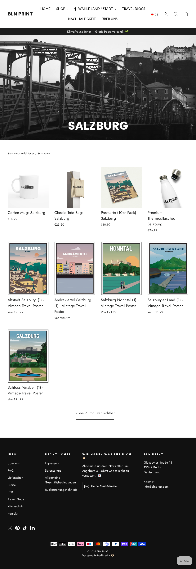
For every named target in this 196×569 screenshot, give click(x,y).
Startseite (13, 153)
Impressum (52, 463)
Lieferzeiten (15, 477)
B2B (10, 492)
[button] (155, 14)
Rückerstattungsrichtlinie (61, 489)
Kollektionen (28, 153)
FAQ (10, 470)
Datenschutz (53, 470)
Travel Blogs (16, 499)
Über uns (14, 463)
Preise (12, 485)
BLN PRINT (20, 14)
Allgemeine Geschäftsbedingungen (60, 480)
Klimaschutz (16, 506)
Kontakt (13, 513)
